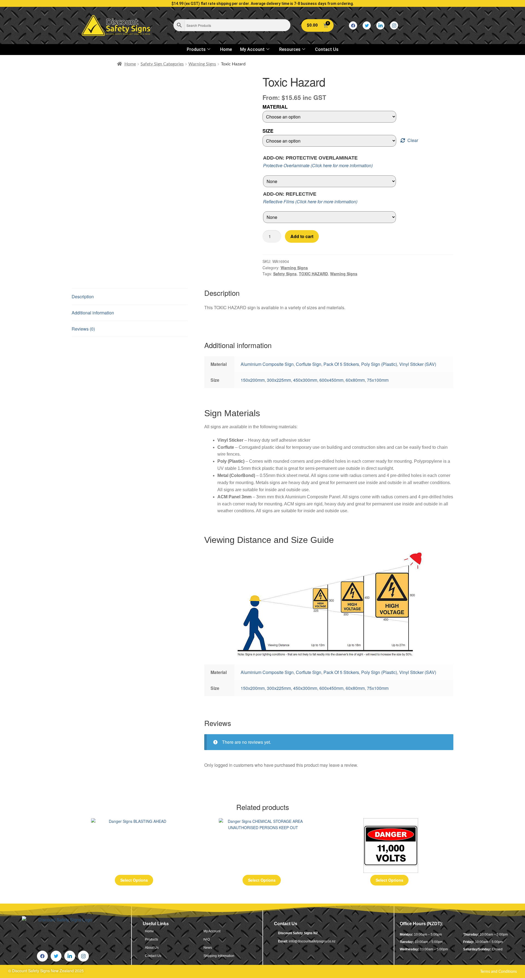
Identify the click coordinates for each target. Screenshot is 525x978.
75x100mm (378, 380)
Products (196, 49)
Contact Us (327, 49)
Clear (412, 140)
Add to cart (301, 236)
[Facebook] (353, 25)
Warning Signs (202, 64)
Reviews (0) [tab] (83, 329)
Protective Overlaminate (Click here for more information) (318, 165)
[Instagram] (394, 25)
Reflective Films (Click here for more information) (310, 201)
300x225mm (279, 380)
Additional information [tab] (93, 312)
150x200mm (253, 380)
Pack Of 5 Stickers (341, 364)
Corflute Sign (308, 364)
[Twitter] (367, 25)
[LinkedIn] (380, 25)
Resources (290, 49)
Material (275, 106)
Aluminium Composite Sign (267, 364)
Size (267, 130)
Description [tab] (83, 296)
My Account (252, 49)
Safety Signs (285, 273)
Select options (134, 880)
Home (226, 49)
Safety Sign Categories (162, 64)
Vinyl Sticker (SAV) (417, 364)
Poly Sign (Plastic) (379, 364)
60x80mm (355, 380)
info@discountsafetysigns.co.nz (312, 941)
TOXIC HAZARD (313, 273)
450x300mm (305, 380)
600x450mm (331, 380)
